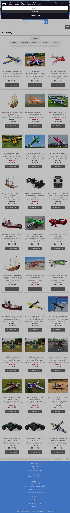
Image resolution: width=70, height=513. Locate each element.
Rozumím (35, 8)
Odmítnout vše (35, 15)
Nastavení (35, 12)
